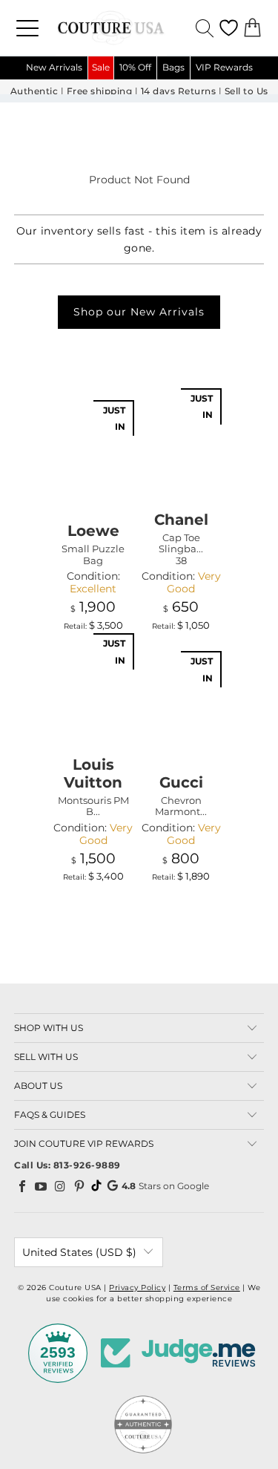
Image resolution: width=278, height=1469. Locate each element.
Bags (173, 67)
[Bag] (252, 28)
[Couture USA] (139, 27)
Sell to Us (246, 91)
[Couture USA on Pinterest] (79, 1186)
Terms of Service (206, 1287)
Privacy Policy (137, 1287)
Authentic (34, 91)
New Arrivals (54, 67)
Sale (101, 67)
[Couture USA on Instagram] (61, 1186)
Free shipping (100, 91)
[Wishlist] (228, 28)
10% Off (135, 67)
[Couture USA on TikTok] (96, 1185)
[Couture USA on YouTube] (41, 1186)
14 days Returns (178, 91)
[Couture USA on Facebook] (22, 1186)
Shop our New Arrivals (139, 311)
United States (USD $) (79, 1252)
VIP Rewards (224, 67)
